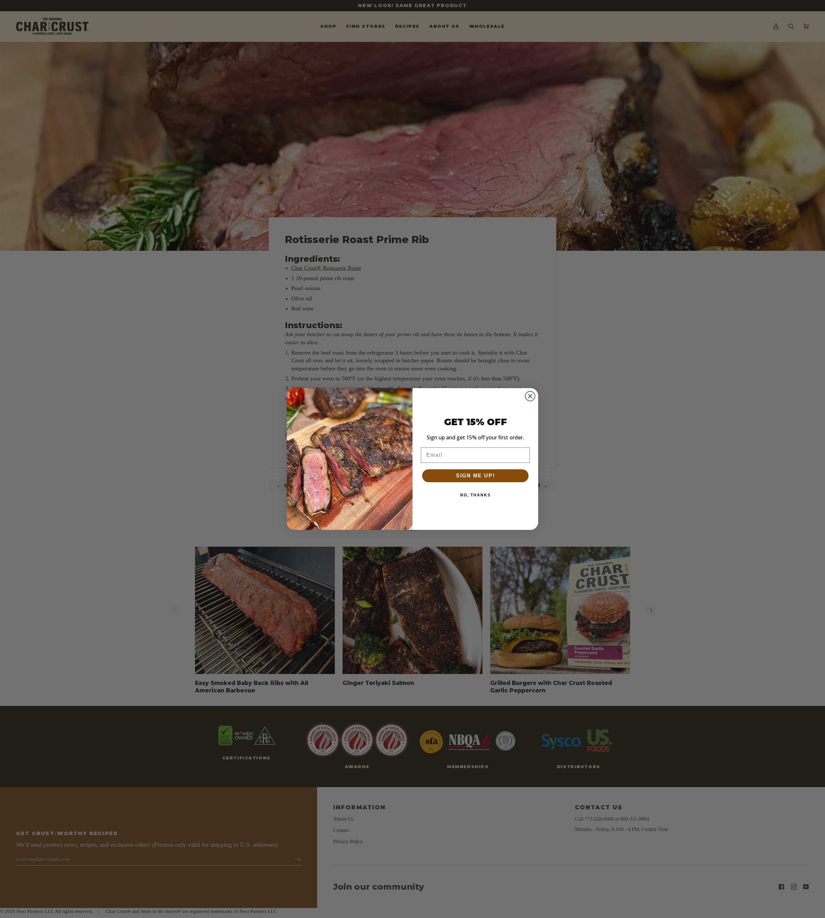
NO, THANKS (475, 495)
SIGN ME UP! (475, 475)
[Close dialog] (530, 396)
